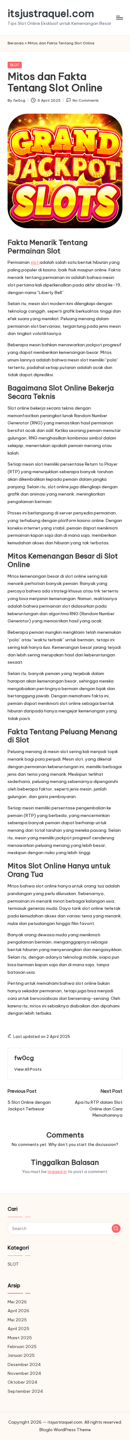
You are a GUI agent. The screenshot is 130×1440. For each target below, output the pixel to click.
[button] (28, 1069)
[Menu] (119, 17)
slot (35, 262)
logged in (57, 1171)
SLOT (14, 65)
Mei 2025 (17, 1320)
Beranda (16, 43)
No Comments (86, 100)
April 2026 (18, 1310)
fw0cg (24, 1058)
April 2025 (18, 1328)
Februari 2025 (22, 1346)
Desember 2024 (24, 1364)
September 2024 (25, 1391)
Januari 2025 (21, 1355)
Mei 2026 (17, 1302)
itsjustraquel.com (51, 13)
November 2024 (24, 1373)
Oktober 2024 (23, 1382)
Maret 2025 (20, 1338)
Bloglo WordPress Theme (65, 1429)
